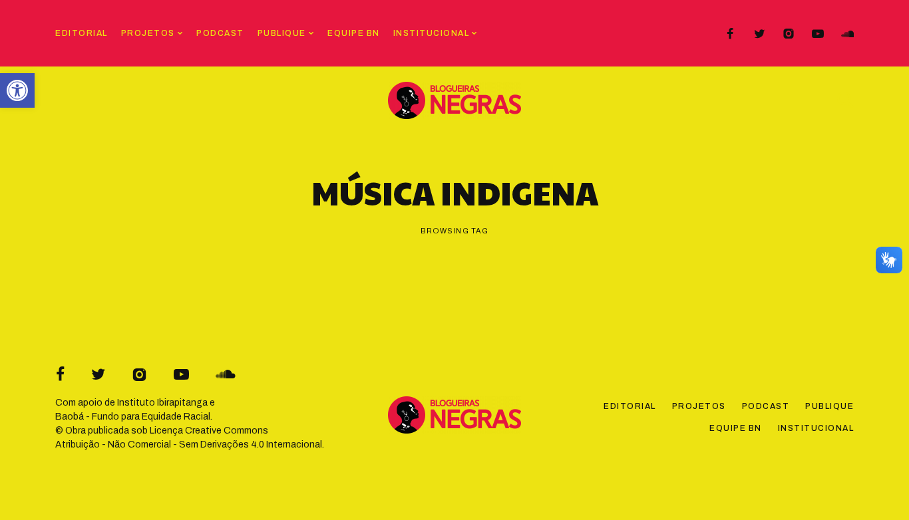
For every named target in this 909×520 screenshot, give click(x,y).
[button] (17, 90)
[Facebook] (730, 34)
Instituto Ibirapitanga (162, 403)
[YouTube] (818, 34)
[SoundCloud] (847, 34)
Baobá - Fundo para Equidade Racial (132, 417)
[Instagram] (789, 34)
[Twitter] (759, 34)
